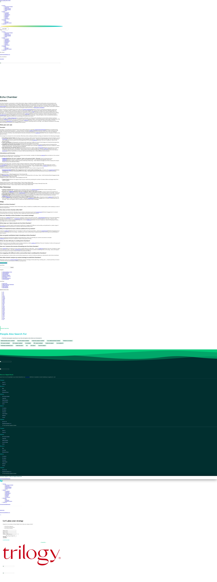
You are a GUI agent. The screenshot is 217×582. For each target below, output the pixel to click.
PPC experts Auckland (38, 343)
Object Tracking (5, 286)
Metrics (8, 197)
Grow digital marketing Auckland (53, 340)
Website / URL (5, 534)
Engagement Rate (6, 170)
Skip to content (2, 0)
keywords (41, 147)
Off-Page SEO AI (5, 285)
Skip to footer (8, 0)
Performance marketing (6, 276)
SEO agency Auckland (39, 107)
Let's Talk (4, 537)
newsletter (27, 377)
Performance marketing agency (7, 345)
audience (27, 113)
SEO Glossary (4, 277)
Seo (27, 345)
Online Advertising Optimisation (8, 284)
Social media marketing (6, 278)
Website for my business (67, 340)
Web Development (5, 279)
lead (33, 111)
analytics (4, 160)
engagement (3, 115)
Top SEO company (42, 345)
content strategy (35, 189)
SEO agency (33, 345)
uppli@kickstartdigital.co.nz (5, 54)
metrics (43, 155)
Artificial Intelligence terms (7, 271)
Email (4, 531)
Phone (4, 532)
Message (4, 536)
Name (4, 530)
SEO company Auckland (17, 343)
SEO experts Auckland (5, 343)
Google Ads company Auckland (38, 340)
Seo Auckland (28, 343)
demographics (41, 217)
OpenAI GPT (4, 283)
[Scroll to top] (0, 514)
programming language (40, 129)
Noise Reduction (5, 287)
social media (3, 106)
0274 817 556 (2, 510)
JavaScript (4, 139)
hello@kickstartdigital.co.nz (5, 512)
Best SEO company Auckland (23, 340)
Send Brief (2, 58)
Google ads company (50, 343)
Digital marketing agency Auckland (7, 340)
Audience (4, 158)
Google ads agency (19, 345)
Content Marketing (5, 272)
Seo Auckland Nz (60, 343)
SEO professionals (12, 118)
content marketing (27, 109)
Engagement (6, 175)
